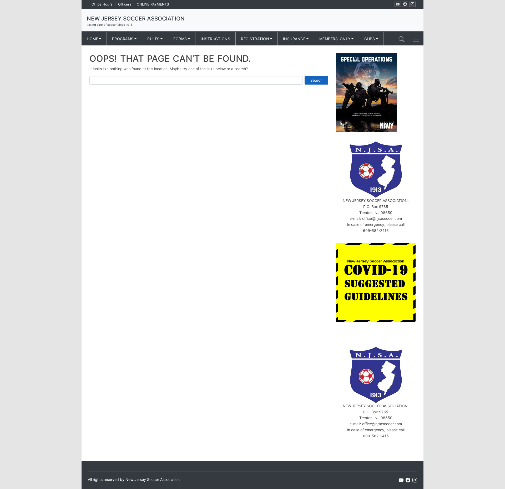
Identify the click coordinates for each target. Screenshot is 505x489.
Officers (124, 4)
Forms (180, 39)
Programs (123, 39)
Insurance (294, 39)
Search (316, 80)
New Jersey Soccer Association (136, 18)
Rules (153, 39)
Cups (369, 39)
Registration (255, 39)
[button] (416, 39)
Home (92, 39)
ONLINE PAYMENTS (153, 4)
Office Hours (102, 4)
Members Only (335, 39)
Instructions (215, 39)
